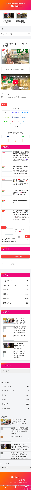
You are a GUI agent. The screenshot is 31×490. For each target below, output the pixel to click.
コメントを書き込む (15, 256)
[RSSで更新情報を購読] (15, 140)
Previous (1, 18)
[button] (29, 34)
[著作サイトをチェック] (8, 136)
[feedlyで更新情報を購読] (23, 136)
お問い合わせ (23, 480)
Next (30, 18)
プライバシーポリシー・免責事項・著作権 (15, 482)
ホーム (8, 480)
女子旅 (4, 104)
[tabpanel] (9, 18)
